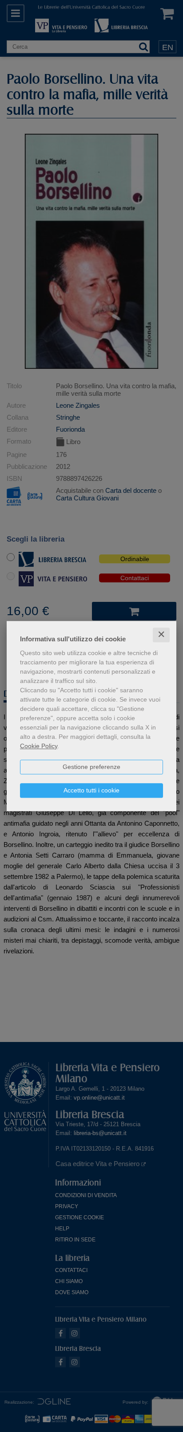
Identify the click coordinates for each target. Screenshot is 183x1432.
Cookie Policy (38, 745)
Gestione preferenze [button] (91, 766)
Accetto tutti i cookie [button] (91, 790)
